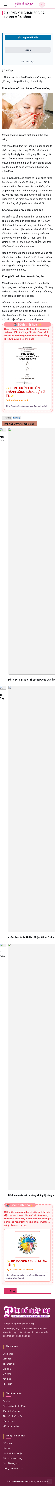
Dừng (28, 50)
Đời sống (7, 1373)
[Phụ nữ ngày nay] (24, 4)
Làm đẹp (16, 417)
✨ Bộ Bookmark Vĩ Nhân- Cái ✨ (26, 1263)
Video (12, 1291)
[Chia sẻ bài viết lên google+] (50, 25)
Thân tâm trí (8, 1364)
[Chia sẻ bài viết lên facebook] (38, 25)
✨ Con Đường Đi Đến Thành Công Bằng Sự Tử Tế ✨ (25, 391)
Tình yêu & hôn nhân (12, 1416)
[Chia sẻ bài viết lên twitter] (44, 25)
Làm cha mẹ (9, 1421)
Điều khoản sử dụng (12, 1458)
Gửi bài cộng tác (11, 1463)
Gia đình (7, 1369)
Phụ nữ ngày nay (22, 1481)
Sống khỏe (8, 1353)
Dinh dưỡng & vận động (14, 1406)
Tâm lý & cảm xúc (11, 1411)
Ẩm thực (7, 1379)
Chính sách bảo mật (12, 1453)
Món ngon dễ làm (11, 1426)
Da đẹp (6, 1401)
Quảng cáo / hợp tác (13, 1468)
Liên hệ (6, 1448)
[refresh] (49, 4)
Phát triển (7, 1384)
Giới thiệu (7, 1443)
